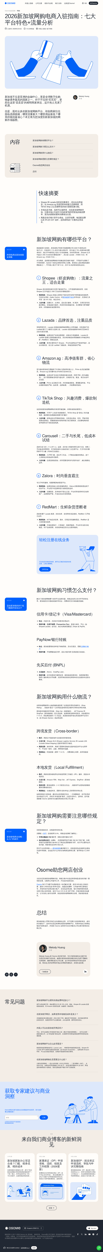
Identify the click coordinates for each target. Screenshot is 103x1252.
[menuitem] (7, 974)
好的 (34, 1248)
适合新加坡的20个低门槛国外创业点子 (15, 606)
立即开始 (45, 569)
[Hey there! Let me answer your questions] (99, 1248)
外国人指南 (42, 29)
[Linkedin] (85, 971)
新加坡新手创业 (68, 297)
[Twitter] (82, 1234)
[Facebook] (78, 1234)
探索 (50, 1208)
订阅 (43, 1117)
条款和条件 (18, 1121)
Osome (39, 884)
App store (93, 1228)
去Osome (93, 3)
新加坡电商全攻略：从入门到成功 (15, 837)
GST (44, 833)
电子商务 (49, 29)
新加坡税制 (57, 848)
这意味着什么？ (25, 1248)
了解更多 (45, 971)
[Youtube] (89, 1234)
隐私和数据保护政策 (9, 1123)
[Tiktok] (97, 1234)
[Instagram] (93, 1234)
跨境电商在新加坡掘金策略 (15, 256)
